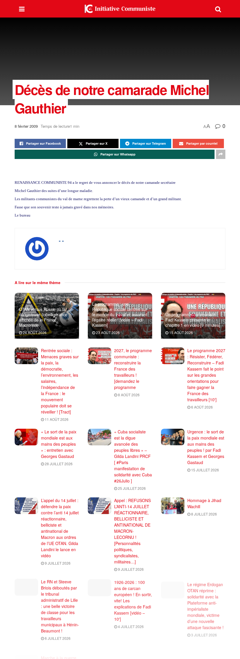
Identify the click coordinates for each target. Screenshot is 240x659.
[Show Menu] (22, 9)
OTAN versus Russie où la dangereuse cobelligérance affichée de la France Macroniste (43, 317)
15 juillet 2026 (204, 469)
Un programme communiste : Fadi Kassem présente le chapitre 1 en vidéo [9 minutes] (192, 320)
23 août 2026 (107, 332)
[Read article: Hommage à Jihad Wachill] (172, 505)
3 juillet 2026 (203, 631)
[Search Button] (218, 9)
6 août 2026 (201, 406)
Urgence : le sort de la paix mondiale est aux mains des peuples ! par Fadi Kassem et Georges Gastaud (205, 447)
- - (61, 240)
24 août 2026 (34, 332)
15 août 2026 (180, 332)
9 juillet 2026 (57, 563)
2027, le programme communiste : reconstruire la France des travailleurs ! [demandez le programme (133, 368)
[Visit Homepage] (120, 9)
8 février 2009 (26, 126)
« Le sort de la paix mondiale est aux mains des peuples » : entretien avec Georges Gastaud (58, 444)
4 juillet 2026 (130, 625)
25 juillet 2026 (131, 488)
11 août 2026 (56, 419)
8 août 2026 (128, 394)
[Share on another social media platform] (220, 154)
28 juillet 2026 (58, 463)
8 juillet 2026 (203, 513)
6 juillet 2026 (57, 637)
